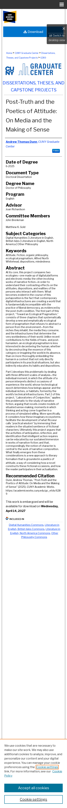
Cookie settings (47, 767)
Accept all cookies (33, 788)
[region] (33, 773)
